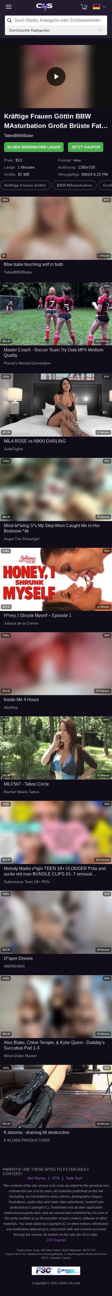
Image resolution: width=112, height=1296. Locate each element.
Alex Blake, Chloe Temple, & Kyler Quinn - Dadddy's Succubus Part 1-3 (54, 1045)
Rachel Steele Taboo (21, 792)
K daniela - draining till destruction (36, 1132)
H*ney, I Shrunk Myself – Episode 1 (37, 615)
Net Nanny (36, 1178)
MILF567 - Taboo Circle (26, 784)
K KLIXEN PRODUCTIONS (27, 1140)
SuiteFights (13, 449)
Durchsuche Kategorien (29, 30)
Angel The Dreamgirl (21, 539)
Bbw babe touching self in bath (33, 264)
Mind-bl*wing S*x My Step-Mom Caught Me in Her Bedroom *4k (52, 528)
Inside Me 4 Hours (21, 699)
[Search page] (44, 8)
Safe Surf (74, 1178)
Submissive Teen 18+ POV (26, 882)
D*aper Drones (18, 958)
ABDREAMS (14, 966)
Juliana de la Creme (21, 623)
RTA (56, 1178)
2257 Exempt (56, 1240)
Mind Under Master (20, 1056)
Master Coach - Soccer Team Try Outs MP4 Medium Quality (53, 353)
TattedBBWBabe (18, 135)
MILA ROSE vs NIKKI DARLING (35, 441)
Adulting (11, 707)
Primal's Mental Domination (27, 363)
